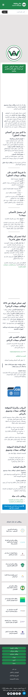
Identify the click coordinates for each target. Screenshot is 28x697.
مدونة (14, 663)
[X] (19, 693)
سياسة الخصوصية (14, 679)
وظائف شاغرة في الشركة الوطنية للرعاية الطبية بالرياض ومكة (11, 542)
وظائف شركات (14, 651)
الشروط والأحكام (14, 675)
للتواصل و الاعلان (14, 672)
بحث (5, 12)
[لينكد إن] (8, 693)
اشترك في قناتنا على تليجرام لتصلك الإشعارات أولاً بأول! (13, 507)
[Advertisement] (14, 29)
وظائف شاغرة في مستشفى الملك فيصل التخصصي (12, 587)
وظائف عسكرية (14, 654)
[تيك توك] (17, 693)
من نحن (14, 669)
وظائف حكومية (14, 648)
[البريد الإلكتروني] (11, 693)
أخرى (14, 660)
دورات (14, 657)
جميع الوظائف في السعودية (16, 501)
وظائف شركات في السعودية (16, 499)
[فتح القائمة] (3, 4)
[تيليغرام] (14, 693)
